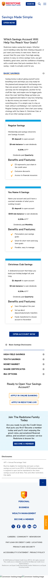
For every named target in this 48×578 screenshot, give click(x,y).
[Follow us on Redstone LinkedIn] (29, 526)
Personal (24, 501)
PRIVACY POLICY (37, 552)
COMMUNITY (22, 537)
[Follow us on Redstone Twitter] (13, 526)
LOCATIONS (37, 542)
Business (24, 507)
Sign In (30, 4)
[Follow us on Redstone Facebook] (18, 526)
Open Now (9, 22)
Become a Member (24, 443)
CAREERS (11, 537)
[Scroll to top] (43, 482)
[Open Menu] (44, 4)
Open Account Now (24, 334)
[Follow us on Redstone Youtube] (34, 526)
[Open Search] (39, 4)
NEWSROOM (35, 537)
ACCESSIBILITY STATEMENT (16, 552)
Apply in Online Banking (24, 395)
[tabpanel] (24, 214)
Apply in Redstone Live (24, 402)
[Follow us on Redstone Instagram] (24, 526)
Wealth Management (24, 513)
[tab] (24, 73)
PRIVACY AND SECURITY (24, 547)
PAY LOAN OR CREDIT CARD (18, 542)
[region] (24, 468)
